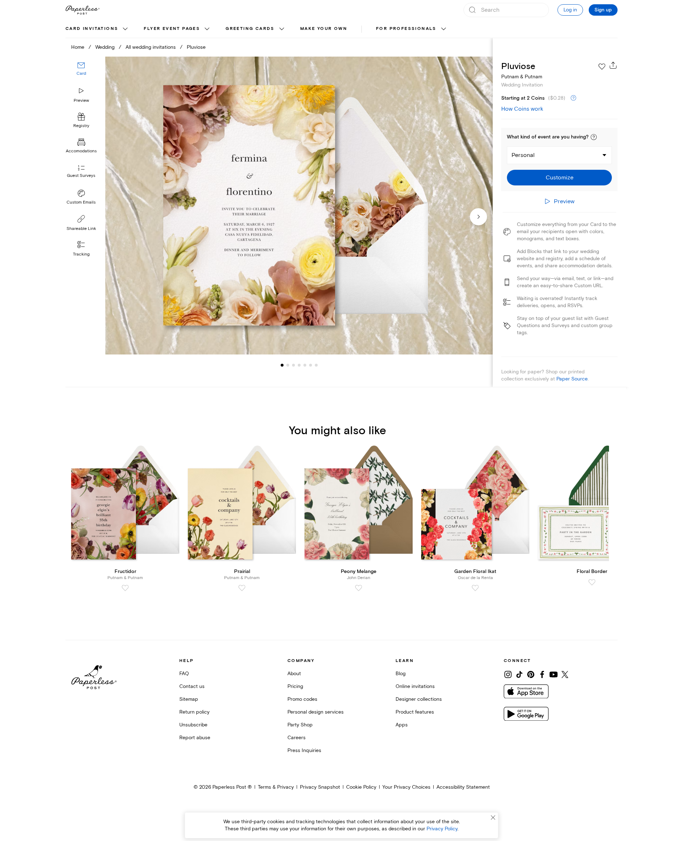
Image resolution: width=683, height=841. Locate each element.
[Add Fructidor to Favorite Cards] (125, 588)
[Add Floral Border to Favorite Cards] (592, 582)
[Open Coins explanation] (573, 98)
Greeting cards (250, 28)
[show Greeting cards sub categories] (281, 29)
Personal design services (315, 712)
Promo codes (302, 699)
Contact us (192, 686)
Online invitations (415, 686)
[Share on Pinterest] (530, 674)
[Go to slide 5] (299, 365)
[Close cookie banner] (493, 817)
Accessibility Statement (463, 787)
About (294, 674)
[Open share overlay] (613, 65)
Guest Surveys (81, 176)
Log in (570, 10)
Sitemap (188, 699)
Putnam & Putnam (521, 77)
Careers (296, 738)
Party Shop (300, 725)
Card (81, 74)
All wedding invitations (151, 47)
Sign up (603, 10)
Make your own (323, 28)
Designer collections (419, 699)
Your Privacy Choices (406, 787)
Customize (559, 177)
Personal (523, 155)
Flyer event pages (172, 28)
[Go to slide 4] (293, 365)
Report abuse (194, 738)
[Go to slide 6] (304, 365)
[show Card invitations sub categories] (125, 29)
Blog (401, 674)
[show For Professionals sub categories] (443, 29)
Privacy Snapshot (320, 787)
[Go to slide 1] (282, 365)
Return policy (194, 712)
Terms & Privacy (276, 787)
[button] (593, 137)
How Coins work (522, 108)
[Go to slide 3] (287, 365)
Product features (415, 712)
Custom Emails (81, 202)
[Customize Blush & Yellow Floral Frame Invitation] (298, 205)
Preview (81, 100)
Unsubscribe (193, 725)
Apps (402, 725)
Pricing (295, 686)
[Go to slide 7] (310, 365)
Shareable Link (81, 228)
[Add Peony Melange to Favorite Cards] (358, 588)
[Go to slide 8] (316, 365)
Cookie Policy (361, 787)
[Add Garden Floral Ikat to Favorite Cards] (475, 588)
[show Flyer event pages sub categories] (207, 29)
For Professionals (406, 28)
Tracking (81, 254)
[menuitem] (97, 29)
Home (77, 47)
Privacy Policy (442, 829)
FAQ (184, 674)
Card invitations (91, 28)
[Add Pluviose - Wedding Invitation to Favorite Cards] (602, 66)
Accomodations (81, 151)
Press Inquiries (304, 750)
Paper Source (572, 379)
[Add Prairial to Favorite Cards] (242, 588)
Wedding (105, 47)
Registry (81, 126)
